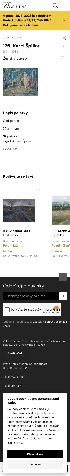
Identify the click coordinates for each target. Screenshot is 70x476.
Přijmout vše (35, 454)
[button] (63, 277)
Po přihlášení (12, 245)
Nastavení (35, 464)
